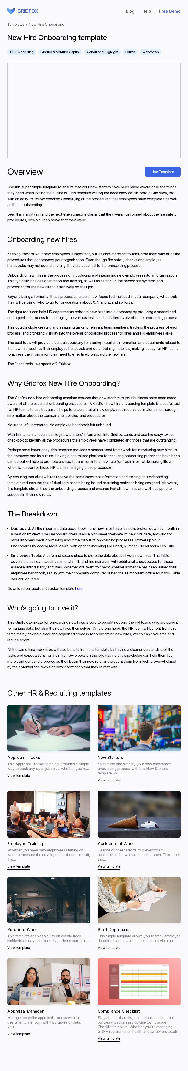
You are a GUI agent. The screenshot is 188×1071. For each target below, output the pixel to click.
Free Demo (170, 11)
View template (18, 775)
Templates (16, 24)
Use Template (163, 172)
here (79, 588)
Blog (130, 11)
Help (146, 11)
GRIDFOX (11, 11)
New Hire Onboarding (46, 24)
